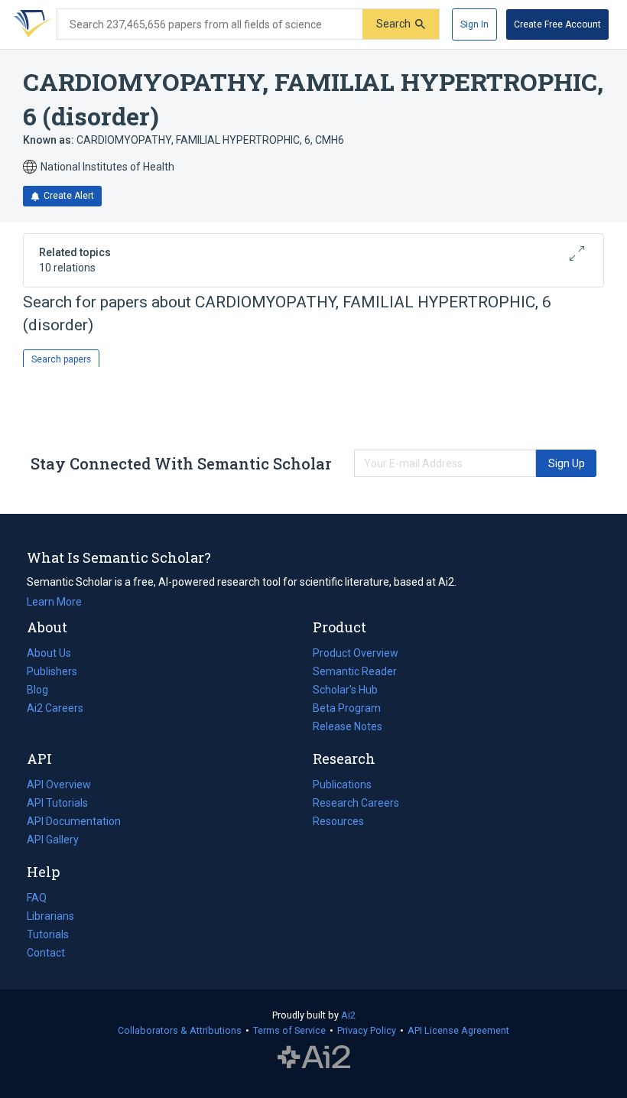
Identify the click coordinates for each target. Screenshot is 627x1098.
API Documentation (74, 822)
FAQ (37, 898)
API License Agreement (458, 1030)
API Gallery (53, 839)
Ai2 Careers (55, 709)
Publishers (52, 671)
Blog (43, 691)
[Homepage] (30, 24)
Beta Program (347, 708)
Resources (338, 822)
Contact (46, 953)
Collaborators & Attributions (180, 1030)
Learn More (54, 602)
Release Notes (347, 726)
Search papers (61, 359)
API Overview (59, 784)
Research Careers (356, 804)
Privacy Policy (366, 1030)
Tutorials (48, 934)
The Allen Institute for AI (314, 1057)
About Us (49, 653)
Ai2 (348, 1015)
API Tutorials (57, 803)
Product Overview (355, 653)
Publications (342, 786)
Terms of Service (289, 1030)
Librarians (50, 916)
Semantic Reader (355, 671)
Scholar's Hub (345, 690)
